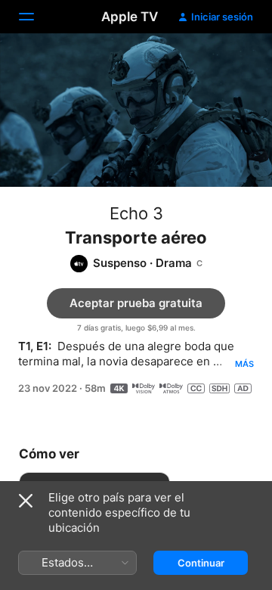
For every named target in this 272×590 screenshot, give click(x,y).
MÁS (244, 364)
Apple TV (129, 16)
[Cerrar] (25, 501)
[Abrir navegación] (35, 16)
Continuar (201, 563)
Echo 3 (136, 213)
